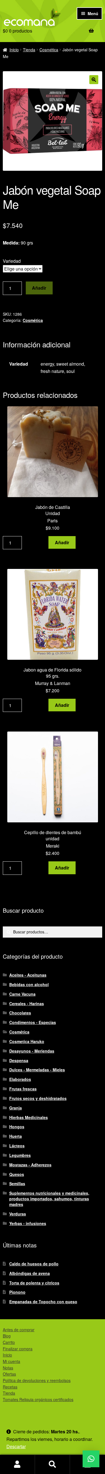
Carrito (9, 1342)
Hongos (16, 1126)
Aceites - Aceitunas (27, 975)
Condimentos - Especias (32, 1022)
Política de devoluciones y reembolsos (37, 1380)
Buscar (52, 1464)
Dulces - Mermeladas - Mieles (37, 1069)
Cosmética (48, 49)
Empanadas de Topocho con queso (43, 1301)
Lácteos (17, 1145)
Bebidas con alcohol (29, 984)
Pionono (17, 1292)
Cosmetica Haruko (26, 1041)
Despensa (18, 1060)
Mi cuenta (11, 1361)
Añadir (39, 288)
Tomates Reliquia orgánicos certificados (38, 1399)
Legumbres (20, 1155)
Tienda (29, 49)
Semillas (17, 1183)
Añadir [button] (62, 542)
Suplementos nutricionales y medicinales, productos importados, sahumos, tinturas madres (49, 1198)
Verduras (17, 1214)
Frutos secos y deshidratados (38, 1098)
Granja (15, 1108)
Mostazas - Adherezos (30, 1165)
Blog (7, 1336)
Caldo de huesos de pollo (34, 1264)
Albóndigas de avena (29, 1273)
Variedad (12, 261)
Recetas (10, 1387)
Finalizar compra (17, 1348)
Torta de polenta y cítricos (34, 1283)
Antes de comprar (18, 1329)
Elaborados (20, 1079)
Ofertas (9, 1374)
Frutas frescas (23, 1089)
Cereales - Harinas (26, 1003)
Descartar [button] (16, 1446)
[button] (93, 79)
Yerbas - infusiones (27, 1223)
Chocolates (20, 1013)
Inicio (14, 49)
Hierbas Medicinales (28, 1117)
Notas (8, 1368)
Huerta (15, 1136)
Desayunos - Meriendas (31, 1051)
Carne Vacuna (22, 994)
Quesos (16, 1174)
